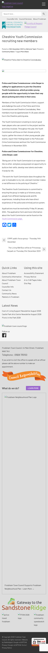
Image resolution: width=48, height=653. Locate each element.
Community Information (12, 276)
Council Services (25, 19)
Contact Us (6, 290)
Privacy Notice (30, 276)
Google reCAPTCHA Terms (17, 645)
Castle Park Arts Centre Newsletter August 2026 (21, 314)
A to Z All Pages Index (33, 280)
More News (25, 52)
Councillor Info (12, 19)
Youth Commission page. (12, 218)
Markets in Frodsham (10, 297)
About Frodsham (39, 19)
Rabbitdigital (8, 642)
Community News (8, 52)
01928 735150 (20, 354)
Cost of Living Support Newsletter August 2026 (21, 311)
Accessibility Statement (34, 273)
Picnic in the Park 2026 (11, 317)
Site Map (27, 283)
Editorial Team (31, 49)
